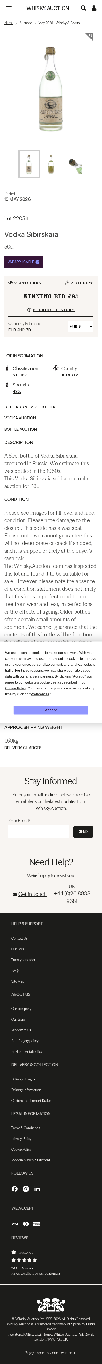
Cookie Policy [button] (15, 688)
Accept (51, 710)
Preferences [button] (40, 694)
